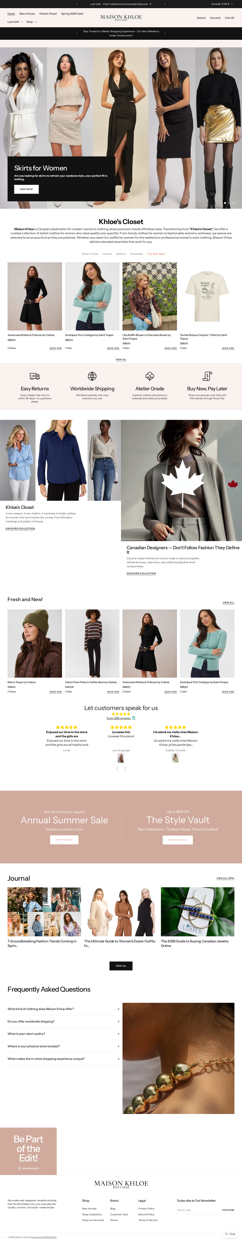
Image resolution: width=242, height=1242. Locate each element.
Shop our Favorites (93, 1219)
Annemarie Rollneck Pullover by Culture (31, 335)
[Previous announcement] (77, 4)
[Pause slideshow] (235, 203)
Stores (114, 1219)
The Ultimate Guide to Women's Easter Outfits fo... (119, 943)
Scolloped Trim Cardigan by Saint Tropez (89, 335)
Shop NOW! (26, 189)
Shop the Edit (64, 839)
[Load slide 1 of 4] (221, 203)
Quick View (56, 348)
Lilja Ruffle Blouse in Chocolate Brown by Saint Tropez (147, 336)
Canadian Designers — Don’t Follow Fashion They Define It (183, 550)
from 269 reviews (119, 718)
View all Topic (225, 878)
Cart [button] (229, 18)
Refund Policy (146, 1214)
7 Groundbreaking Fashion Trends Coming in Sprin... (42, 943)
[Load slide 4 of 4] (232, 203)
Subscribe (228, 1210)
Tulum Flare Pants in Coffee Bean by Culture (91, 682)
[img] (121, 714)
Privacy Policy (146, 1208)
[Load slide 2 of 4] (225, 203)
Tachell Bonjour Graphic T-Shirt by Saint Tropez (203, 336)
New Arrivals (89, 1208)
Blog (112, 1208)
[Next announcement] (165, 4)
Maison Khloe (23, 1237)
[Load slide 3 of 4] (229, 203)
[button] (14, 22)
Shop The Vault (177, 840)
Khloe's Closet (20, 507)
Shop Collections (92, 1214)
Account (215, 18)
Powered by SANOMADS (44, 1237)
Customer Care (119, 1214)
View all (121, 359)
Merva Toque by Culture (22, 682)
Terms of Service (147, 1219)
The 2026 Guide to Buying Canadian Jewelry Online (195, 943)
